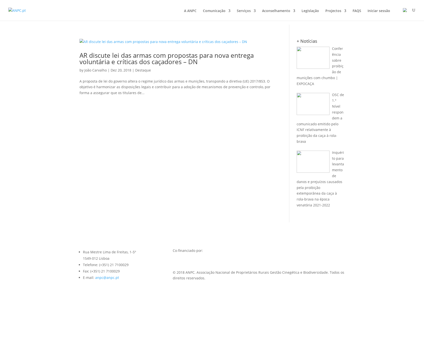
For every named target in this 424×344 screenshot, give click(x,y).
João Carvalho (95, 70)
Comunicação (214, 11)
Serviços (244, 11)
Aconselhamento (276, 11)
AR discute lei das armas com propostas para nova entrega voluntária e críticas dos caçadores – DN (167, 58)
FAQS (357, 11)
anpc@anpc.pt (107, 277)
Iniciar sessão (379, 11)
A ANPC (190, 11)
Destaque (143, 70)
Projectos (333, 11)
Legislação (310, 11)
